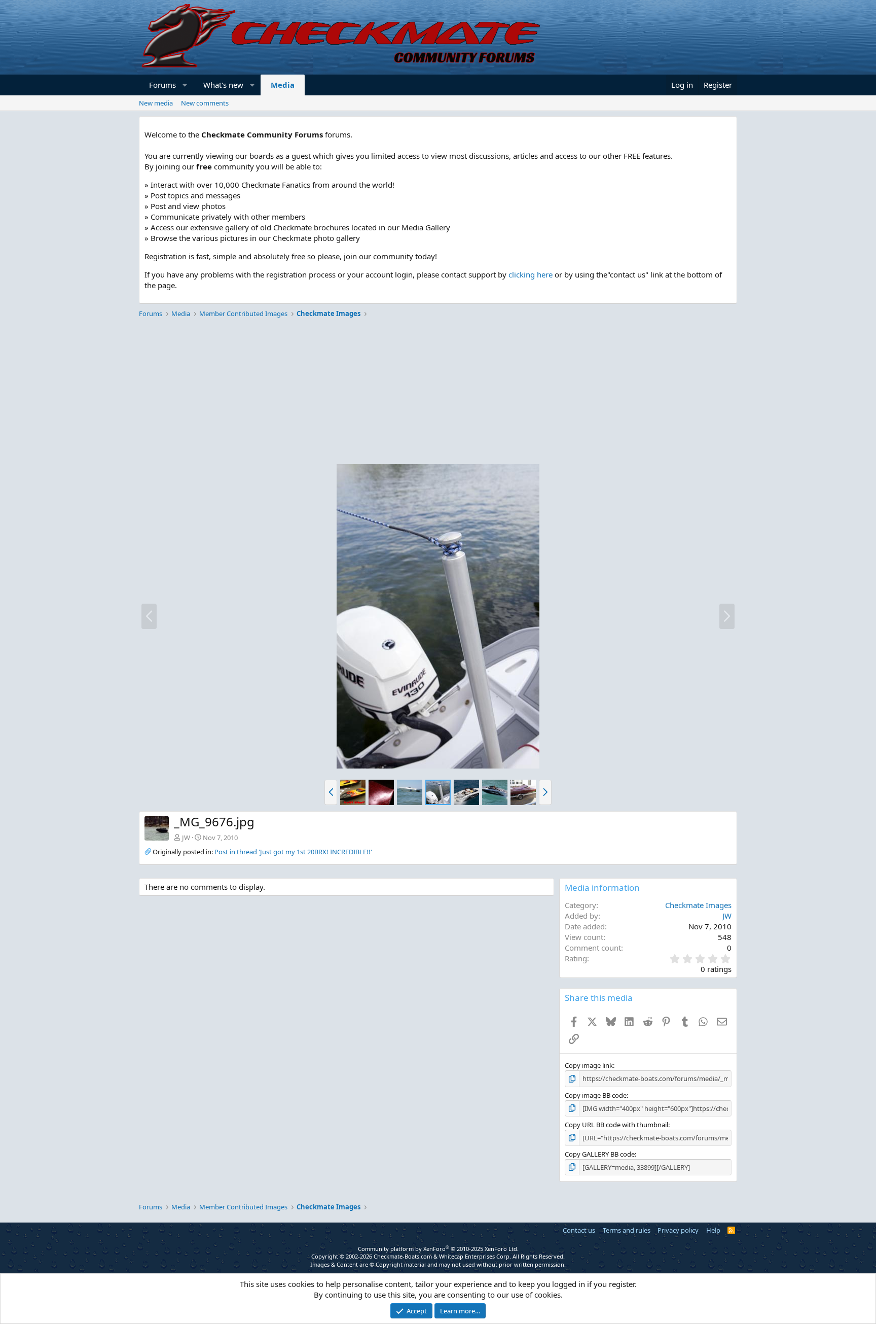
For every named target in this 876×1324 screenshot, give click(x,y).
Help (713, 1230)
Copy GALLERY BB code (600, 1154)
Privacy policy (678, 1230)
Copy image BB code (596, 1095)
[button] (185, 85)
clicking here (530, 274)
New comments (205, 103)
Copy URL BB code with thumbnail (616, 1124)
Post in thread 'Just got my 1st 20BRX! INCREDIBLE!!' (293, 851)
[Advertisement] (438, 393)
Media (283, 85)
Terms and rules (626, 1230)
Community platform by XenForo (438, 1248)
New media (156, 103)
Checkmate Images (698, 905)
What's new (223, 85)
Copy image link (589, 1065)
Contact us (579, 1230)
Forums (162, 85)
